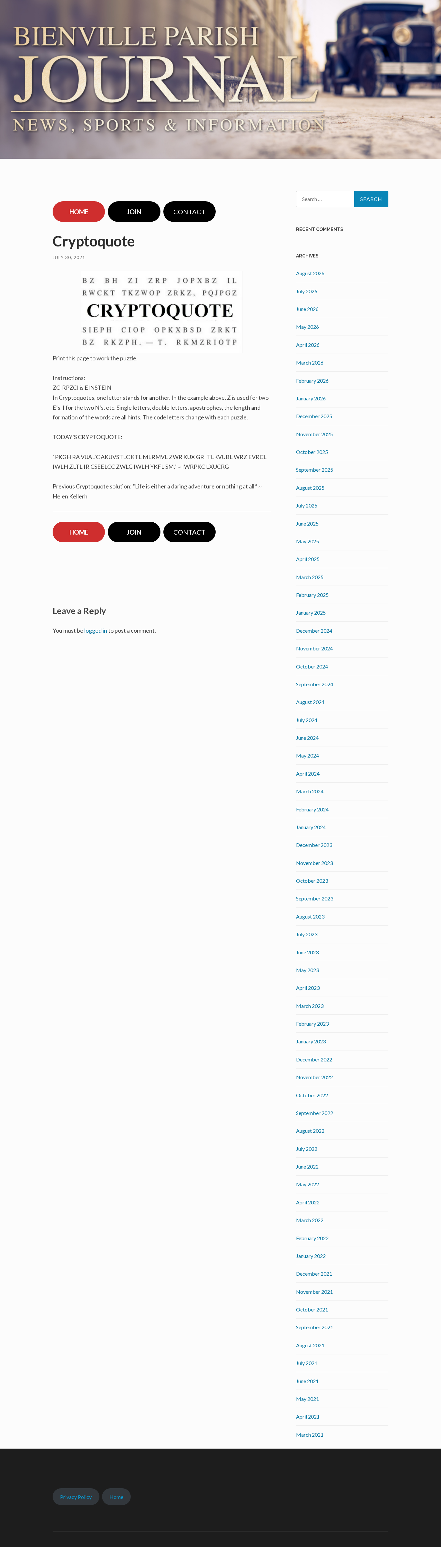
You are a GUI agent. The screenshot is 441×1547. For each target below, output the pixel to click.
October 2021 (312, 1309)
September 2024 (314, 684)
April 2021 (308, 1416)
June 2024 (307, 738)
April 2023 (308, 988)
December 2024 (314, 631)
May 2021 (307, 1399)
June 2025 (307, 523)
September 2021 (314, 1327)
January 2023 (311, 1041)
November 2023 (314, 863)
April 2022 (308, 1202)
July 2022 (306, 1149)
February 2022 (312, 1238)
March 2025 (309, 577)
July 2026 (306, 291)
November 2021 (314, 1292)
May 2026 (307, 327)
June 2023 (307, 952)
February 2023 (312, 1023)
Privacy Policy (76, 1497)
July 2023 (306, 934)
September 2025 (314, 470)
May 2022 (307, 1184)
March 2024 (309, 791)
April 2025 (308, 559)
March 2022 (309, 1220)
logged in (95, 630)
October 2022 (312, 1095)
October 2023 (312, 881)
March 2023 (309, 1006)
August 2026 (310, 273)
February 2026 (312, 380)
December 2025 (314, 416)
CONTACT (189, 212)
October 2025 (312, 452)
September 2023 (314, 898)
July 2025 (306, 505)
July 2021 (306, 1363)
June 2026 (307, 309)
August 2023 (310, 916)
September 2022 (314, 1113)
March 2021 (309, 1434)
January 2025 (311, 612)
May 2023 (307, 970)
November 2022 (314, 1077)
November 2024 (314, 648)
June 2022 (307, 1166)
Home (116, 1497)
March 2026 (309, 362)
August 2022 (310, 1131)
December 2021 (314, 1274)
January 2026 (311, 398)
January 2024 (311, 827)
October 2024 (312, 666)
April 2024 (308, 773)
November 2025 (314, 434)
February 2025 (312, 595)
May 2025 (307, 541)
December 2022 (314, 1059)
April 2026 (308, 345)
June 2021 (307, 1381)
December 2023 (314, 845)
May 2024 (307, 755)
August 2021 (310, 1345)
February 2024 (312, 809)
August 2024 (310, 702)
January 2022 (311, 1256)
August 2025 (310, 488)
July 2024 (306, 720)
